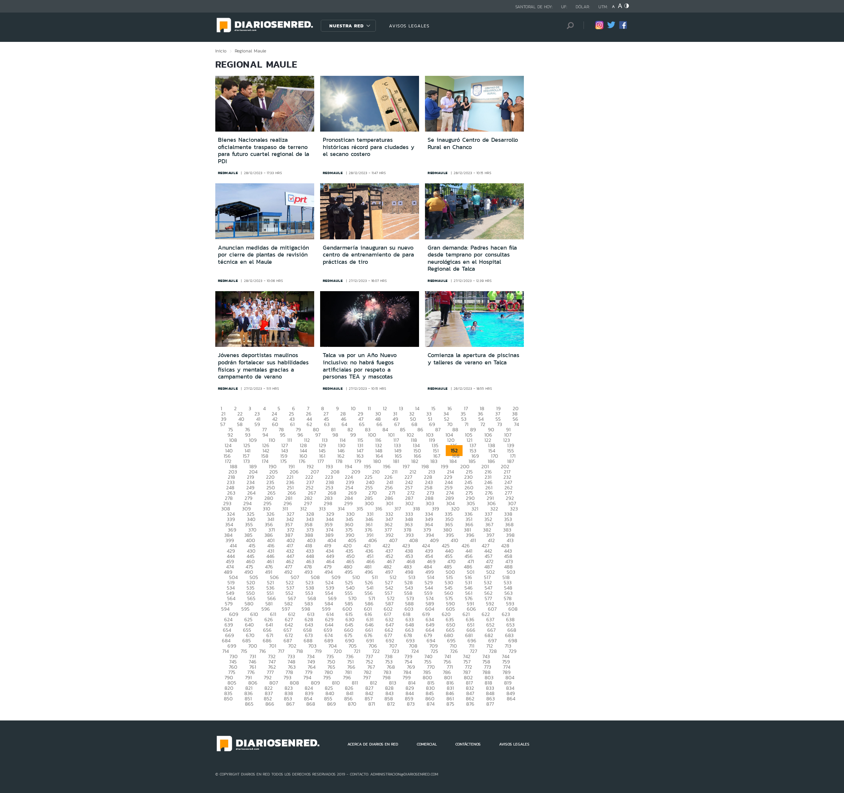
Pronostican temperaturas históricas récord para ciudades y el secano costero (368, 147)
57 (222, 424)
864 (511, 698)
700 (252, 645)
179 (357, 461)
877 (490, 703)
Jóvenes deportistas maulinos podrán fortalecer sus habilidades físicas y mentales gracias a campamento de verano (263, 366)
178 (339, 461)
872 (391, 703)
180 (377, 461)
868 (310, 703)
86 (420, 429)
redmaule (228, 172)
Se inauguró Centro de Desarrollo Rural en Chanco (473, 143)
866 (269, 703)
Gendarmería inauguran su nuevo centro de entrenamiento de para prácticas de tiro (368, 254)
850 (228, 698)
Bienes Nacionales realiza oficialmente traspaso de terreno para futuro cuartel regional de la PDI (263, 151)
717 (281, 651)
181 (396, 461)
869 (331, 703)
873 (411, 703)
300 (369, 503)
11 (369, 408)
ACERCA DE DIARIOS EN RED (372, 744)
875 (450, 703)
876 (470, 703)
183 (433, 461)
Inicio (220, 50)
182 (414, 461)
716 (262, 651)
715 (244, 651)
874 (431, 703)
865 (249, 703)
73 (499, 424)
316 (378, 508)
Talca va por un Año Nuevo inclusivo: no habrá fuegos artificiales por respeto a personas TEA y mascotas (360, 366)
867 (290, 703)
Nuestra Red (346, 25)
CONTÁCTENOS (468, 744)
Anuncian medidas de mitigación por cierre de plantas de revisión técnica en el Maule (263, 254)
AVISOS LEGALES (409, 25)
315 (359, 508)
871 (371, 703)
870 (352, 703)
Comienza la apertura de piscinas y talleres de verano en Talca (473, 359)
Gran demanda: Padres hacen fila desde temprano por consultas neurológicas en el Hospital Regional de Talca (472, 258)
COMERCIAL (427, 744)
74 (516, 424)
